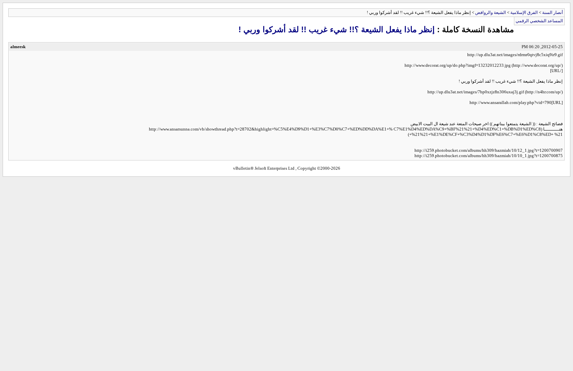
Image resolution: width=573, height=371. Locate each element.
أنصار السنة (552, 12)
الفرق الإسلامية (524, 12)
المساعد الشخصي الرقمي (539, 20)
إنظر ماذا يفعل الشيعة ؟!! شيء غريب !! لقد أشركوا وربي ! (336, 29)
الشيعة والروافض (490, 12)
